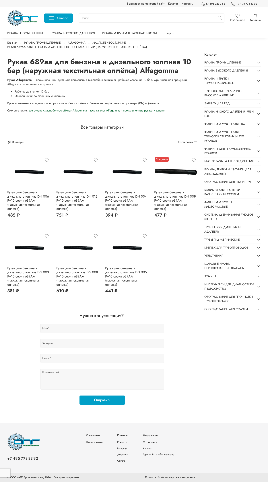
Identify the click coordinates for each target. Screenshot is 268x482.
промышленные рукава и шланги (144, 110)
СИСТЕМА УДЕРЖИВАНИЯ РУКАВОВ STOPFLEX (228, 217)
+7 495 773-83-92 (246, 3)
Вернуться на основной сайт (145, 3)
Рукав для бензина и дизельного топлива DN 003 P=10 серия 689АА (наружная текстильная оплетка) (28, 276)
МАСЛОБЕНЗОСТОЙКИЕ (109, 43)
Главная (12, 43)
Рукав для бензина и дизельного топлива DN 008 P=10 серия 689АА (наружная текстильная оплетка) (77, 276)
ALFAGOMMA (77, 43)
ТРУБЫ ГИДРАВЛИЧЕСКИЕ (222, 240)
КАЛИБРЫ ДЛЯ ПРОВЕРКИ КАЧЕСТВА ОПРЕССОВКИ (222, 192)
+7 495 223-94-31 (216, 3)
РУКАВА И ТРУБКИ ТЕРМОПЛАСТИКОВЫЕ (130, 33)
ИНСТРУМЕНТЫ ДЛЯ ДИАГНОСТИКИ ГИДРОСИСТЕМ (229, 286)
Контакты (187, 3)
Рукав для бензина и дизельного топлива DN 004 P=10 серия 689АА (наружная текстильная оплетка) (126, 200)
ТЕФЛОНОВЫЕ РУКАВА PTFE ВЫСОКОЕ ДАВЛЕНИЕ (223, 93)
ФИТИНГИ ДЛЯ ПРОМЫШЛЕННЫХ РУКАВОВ (227, 151)
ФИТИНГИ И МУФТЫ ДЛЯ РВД (224, 124)
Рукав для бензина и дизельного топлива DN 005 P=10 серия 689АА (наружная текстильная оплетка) (126, 276)
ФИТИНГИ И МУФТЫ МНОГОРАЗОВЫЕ (218, 204)
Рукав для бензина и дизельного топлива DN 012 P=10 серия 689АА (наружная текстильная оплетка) (76, 200)
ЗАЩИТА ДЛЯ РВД (217, 103)
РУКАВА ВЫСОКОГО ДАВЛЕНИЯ (73, 33)
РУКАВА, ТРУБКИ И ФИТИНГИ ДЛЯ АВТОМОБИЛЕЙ (227, 171)
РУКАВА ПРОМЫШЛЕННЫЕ (25, 33)
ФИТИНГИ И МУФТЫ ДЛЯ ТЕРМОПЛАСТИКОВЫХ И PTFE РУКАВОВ (224, 136)
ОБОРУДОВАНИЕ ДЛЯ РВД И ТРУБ (228, 182)
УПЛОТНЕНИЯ (213, 256)
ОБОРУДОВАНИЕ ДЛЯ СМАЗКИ (226, 309)
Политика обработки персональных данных (170, 477)
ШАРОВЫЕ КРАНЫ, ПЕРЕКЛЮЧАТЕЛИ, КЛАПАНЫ (224, 266)
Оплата (121, 460)
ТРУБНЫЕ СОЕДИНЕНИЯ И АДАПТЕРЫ (222, 229)
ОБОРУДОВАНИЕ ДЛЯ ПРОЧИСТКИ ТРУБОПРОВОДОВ (228, 299)
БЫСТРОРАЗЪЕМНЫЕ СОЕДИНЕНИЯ (229, 161)
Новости (122, 448)
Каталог (173, 3)
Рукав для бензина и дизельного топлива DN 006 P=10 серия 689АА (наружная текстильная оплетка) (28, 200)
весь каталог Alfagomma (105, 110)
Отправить (102, 400)
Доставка (122, 454)
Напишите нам (94, 442)
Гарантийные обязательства (158, 454)
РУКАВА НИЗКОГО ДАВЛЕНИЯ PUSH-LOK (229, 113)
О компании (150, 442)
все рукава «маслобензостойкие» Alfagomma (58, 110)
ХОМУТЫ (210, 276)
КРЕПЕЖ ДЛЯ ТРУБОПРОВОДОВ (226, 248)
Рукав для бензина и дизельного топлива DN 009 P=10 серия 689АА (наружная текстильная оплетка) (175, 200)
